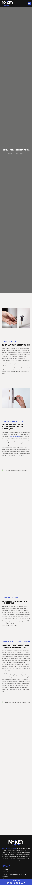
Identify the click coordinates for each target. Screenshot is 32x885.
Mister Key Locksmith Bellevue (9, 848)
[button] (29, 3)
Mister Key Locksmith (14, 436)
